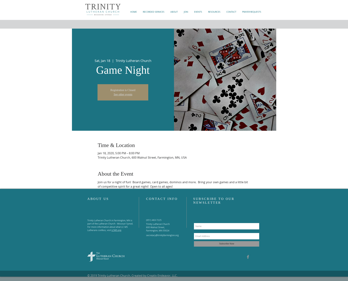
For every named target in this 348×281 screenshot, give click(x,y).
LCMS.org (116, 230)
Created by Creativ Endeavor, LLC (154, 276)
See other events (123, 94)
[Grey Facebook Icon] (247, 256)
